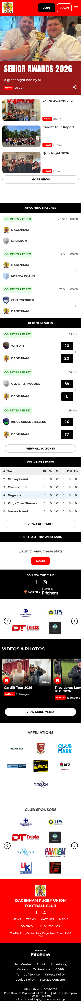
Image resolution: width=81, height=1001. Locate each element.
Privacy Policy (55, 974)
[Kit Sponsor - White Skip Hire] (55, 628)
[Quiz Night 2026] (21, 162)
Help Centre (22, 964)
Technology (41, 969)
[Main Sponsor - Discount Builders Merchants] (26, 613)
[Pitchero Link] (50, 593)
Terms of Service (28, 974)
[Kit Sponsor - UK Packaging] (26, 868)
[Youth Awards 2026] (21, 110)
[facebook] (37, 912)
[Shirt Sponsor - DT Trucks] (26, 628)
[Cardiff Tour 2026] (26, 672)
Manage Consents (53, 979)
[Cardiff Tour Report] (21, 136)
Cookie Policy (25, 979)
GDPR (59, 969)
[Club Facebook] (36, 583)
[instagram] (44, 912)
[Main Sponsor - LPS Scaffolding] (55, 613)
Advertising (59, 964)
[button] (74, 88)
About (41, 964)
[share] (74, 87)
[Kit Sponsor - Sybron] (26, 853)
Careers (22, 969)
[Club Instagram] (44, 583)
